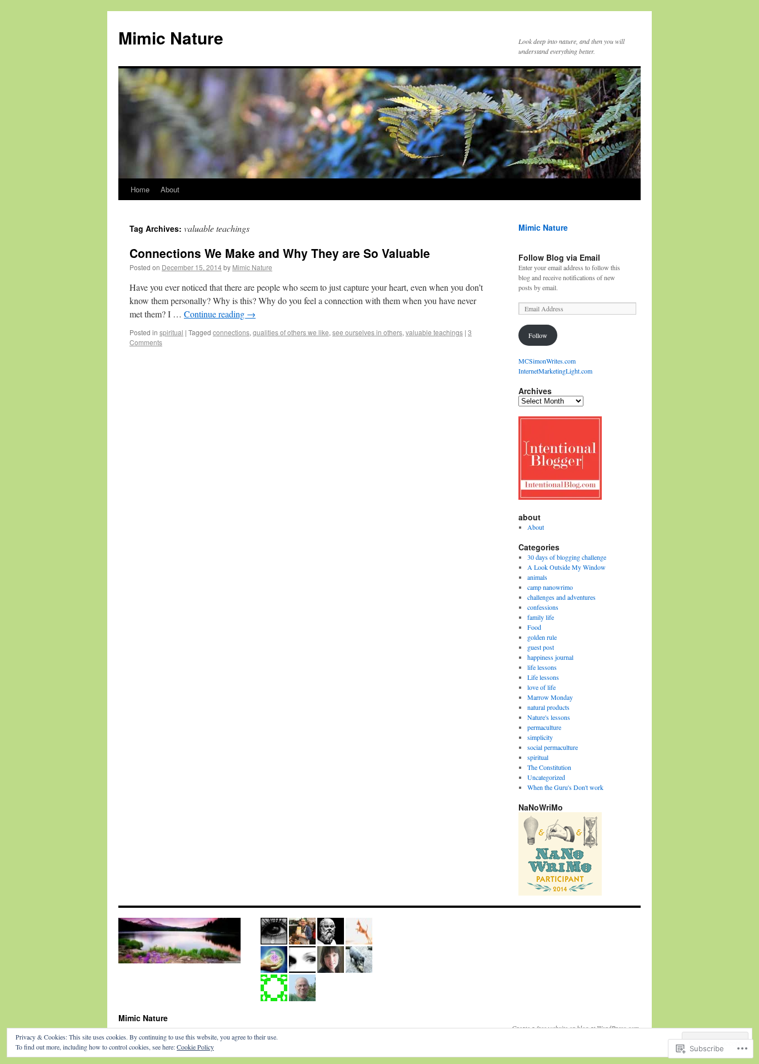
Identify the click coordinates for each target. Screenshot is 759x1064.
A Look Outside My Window (566, 567)
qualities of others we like (291, 332)
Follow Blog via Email (559, 257)
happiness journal (550, 657)
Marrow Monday (550, 697)
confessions (542, 607)
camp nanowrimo (550, 587)
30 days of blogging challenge (566, 557)
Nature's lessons (548, 717)
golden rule (542, 637)
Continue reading (220, 314)
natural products (548, 707)
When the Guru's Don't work (565, 787)
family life (540, 617)
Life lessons (543, 677)
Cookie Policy (195, 1046)
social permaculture (552, 747)
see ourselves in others (367, 332)
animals (537, 577)
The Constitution (549, 767)
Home (140, 189)
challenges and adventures (561, 597)
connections (231, 332)
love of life (541, 687)
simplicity (540, 737)
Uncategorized (546, 777)
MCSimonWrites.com (547, 360)
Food (534, 627)
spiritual (171, 332)
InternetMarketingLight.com (555, 370)
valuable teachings (434, 332)
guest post (540, 647)
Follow (537, 335)
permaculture (544, 727)
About (170, 189)
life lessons (542, 667)
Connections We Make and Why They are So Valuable (279, 253)
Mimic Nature (170, 37)
